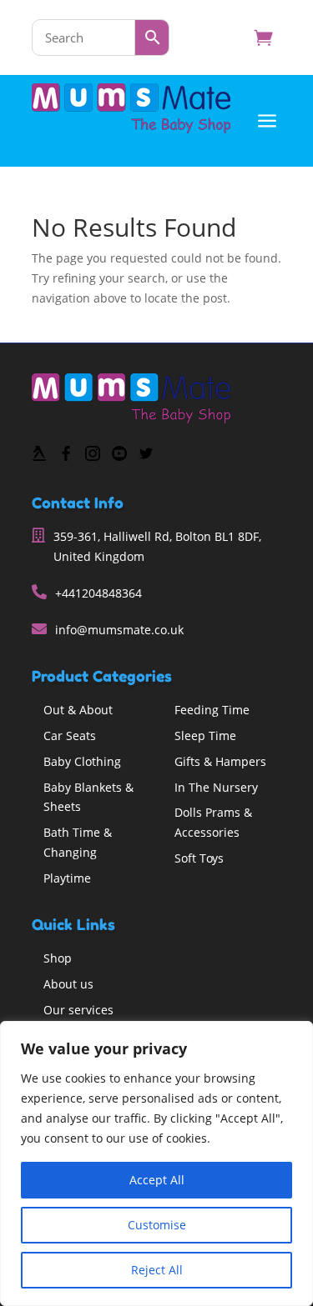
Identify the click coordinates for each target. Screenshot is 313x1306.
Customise (157, 1225)
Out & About (78, 710)
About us (68, 984)
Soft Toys (199, 858)
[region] (156, 1163)
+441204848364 (98, 593)
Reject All (157, 1270)
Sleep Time (205, 735)
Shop (57, 958)
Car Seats (69, 735)
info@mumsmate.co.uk (119, 630)
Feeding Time (212, 710)
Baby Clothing (82, 761)
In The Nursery (216, 787)
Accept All (156, 1180)
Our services (78, 1010)
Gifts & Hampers (220, 761)
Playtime (67, 878)
